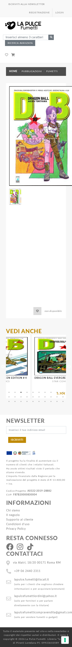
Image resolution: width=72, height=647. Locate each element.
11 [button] (9, 397)
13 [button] (21, 397)
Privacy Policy (16, 528)
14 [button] (27, 397)
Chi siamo (13, 510)
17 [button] (45, 397)
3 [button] (21, 392)
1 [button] (9, 392)
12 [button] (15, 397)
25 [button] (33, 401)
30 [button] (63, 401)
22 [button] (15, 401)
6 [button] (39, 392)
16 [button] (39, 397)
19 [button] (57, 397)
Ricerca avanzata (20, 43)
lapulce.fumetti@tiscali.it (31, 579)
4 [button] (27, 392)
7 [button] (45, 392)
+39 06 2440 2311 (27, 571)
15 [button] (33, 397)
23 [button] (21, 401)
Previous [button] (3, 367)
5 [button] (33, 392)
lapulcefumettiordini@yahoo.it (35, 596)
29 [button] (57, 401)
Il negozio (13, 515)
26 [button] (39, 401)
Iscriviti (17, 440)
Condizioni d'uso (18, 524)
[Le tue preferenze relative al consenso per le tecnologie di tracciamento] (65, 640)
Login (59, 12)
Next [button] (69, 367)
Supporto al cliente (19, 519)
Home (13, 71)
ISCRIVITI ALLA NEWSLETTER (26, 4)
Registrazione (39, 12)
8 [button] (51, 392)
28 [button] (51, 401)
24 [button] (27, 401)
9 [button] (57, 392)
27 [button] (45, 401)
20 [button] (63, 397)
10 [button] (63, 392)
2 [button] (15, 392)
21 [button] (9, 401)
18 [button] (51, 397)
